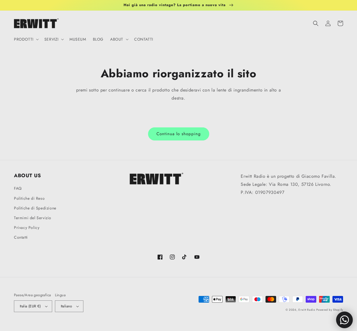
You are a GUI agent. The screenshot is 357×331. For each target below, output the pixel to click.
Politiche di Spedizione (35, 208)
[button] (26, 39)
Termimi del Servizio (32, 218)
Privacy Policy (26, 227)
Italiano (66, 306)
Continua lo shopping (178, 134)
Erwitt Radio (306, 310)
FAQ (18, 188)
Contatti (21, 237)
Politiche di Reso (29, 198)
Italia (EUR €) (30, 306)
